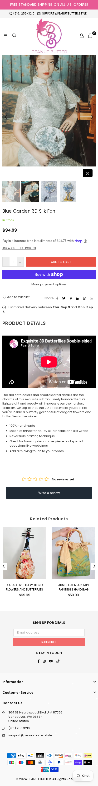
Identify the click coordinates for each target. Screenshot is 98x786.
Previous (6, 117)
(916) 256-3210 (23, 13)
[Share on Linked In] (78, 298)
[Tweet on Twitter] (64, 298)
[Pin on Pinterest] (71, 298)
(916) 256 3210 (19, 728)
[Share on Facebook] (57, 298)
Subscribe (49, 642)
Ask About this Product (19, 248)
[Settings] (81, 35)
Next (92, 117)
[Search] (14, 35)
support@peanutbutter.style (64, 13)
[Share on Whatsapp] (85, 298)
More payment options (49, 284)
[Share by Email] (92, 298)
